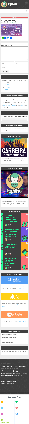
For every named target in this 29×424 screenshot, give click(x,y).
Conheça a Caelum (20, 288)
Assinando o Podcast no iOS (9, 337)
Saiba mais (15, 104)
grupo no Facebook (9, 353)
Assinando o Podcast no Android (10, 334)
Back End (6, 86)
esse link (23, 105)
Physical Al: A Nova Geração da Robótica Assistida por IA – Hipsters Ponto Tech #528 (13, 370)
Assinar (14, 17)
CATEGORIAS (5, 11)
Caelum (3, 100)
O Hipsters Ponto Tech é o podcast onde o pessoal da (14, 99)
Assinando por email (6, 387)
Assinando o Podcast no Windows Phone (12, 340)
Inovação (6, 89)
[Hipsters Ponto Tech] (9, 4)
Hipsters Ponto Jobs (14, 130)
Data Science (7, 87)
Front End (6, 84)
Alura (8, 100)
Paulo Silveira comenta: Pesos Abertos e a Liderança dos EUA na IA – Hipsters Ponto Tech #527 (14, 374)
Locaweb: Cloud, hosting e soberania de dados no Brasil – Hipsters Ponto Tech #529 (13, 367)
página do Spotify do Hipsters (9, 105)
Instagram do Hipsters (7, 342)
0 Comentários (13, 22)
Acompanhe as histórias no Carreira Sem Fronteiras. (13, 162)
